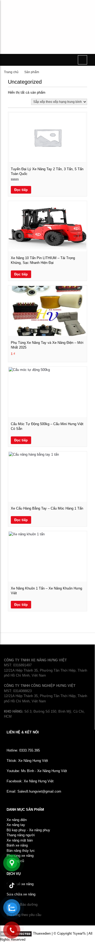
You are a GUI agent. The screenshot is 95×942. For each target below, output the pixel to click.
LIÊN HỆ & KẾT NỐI (23, 732)
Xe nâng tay (16, 825)
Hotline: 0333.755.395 (23, 750)
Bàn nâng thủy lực (21, 851)
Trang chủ (11, 72)
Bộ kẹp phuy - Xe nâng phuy (28, 830)
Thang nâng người (21, 835)
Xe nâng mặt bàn (20, 840)
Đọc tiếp (21, 190)
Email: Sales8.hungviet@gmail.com (34, 791)
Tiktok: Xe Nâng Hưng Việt (27, 761)
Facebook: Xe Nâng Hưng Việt (30, 781)
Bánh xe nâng (17, 845)
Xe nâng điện (17, 820)
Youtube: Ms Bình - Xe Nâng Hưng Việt (37, 771)
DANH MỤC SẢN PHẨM (25, 810)
